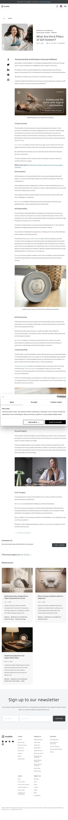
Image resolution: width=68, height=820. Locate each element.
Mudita (22, 140)
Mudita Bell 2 (37, 748)
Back (10, 18)
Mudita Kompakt (30, 368)
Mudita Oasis (37, 768)
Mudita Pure (37, 742)
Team (35, 781)
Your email (24, 718)
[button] (40, 288)
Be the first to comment (57, 43)
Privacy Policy (21, 781)
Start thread (59, 545)
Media (35, 790)
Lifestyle (20, 753)
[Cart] (57, 6)
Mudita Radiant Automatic (38, 761)
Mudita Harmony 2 (38, 753)
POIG (19, 779)
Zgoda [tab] (12, 402)
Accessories (21, 748)
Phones (20, 739)
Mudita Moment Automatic (38, 765)
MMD (35, 792)
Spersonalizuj (32, 422)
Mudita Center (37, 771)
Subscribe (59, 718)
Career (35, 784)
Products (37, 736)
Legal (20, 776)
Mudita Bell (37, 745)
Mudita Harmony (35, 238)
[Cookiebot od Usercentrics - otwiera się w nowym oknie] (58, 397)
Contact (36, 787)
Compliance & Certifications (21, 793)
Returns (52, 752)
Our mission (18, 145)
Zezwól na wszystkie (55, 422)
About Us (37, 776)
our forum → (26, 554)
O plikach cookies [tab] (56, 402)
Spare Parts (21, 750)
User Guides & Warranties (53, 743)
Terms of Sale (21, 790)
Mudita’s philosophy (21, 366)
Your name (8, 718)
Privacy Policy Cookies (23, 784)
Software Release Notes (56, 749)
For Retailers (37, 795)
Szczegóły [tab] (34, 402)
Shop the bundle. (45, 2)
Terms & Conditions (23, 787)
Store (20, 736)
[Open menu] (65, 6)
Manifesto (36, 779)
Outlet (19, 756)
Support (53, 736)
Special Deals (21, 758)
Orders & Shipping (54, 746)
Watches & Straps (22, 745)
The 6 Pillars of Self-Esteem (24, 533)
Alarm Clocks (21, 742)
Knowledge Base (54, 739)
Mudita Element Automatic (38, 757)
